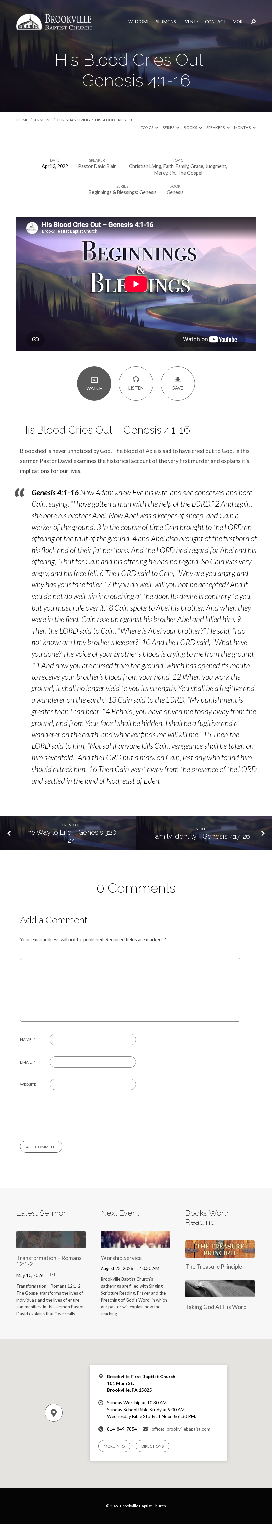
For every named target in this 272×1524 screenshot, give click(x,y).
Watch (94, 388)
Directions (152, 1446)
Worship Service (121, 1257)
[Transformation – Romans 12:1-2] (51, 1244)
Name (27, 1039)
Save (177, 388)
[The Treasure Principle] (220, 1253)
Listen (136, 388)
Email (27, 1062)
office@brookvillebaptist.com (181, 1429)
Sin (172, 173)
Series (169, 127)
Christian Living (73, 120)
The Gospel (189, 173)
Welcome (139, 22)
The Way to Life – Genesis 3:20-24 (71, 836)
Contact (215, 22)
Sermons (166, 22)
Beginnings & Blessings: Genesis (123, 192)
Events (191, 22)
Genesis (175, 192)
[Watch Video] (52, 1274)
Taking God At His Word (216, 1306)
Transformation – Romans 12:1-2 (49, 1261)
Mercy (160, 173)
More (239, 22)
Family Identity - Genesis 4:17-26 (200, 836)
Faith (168, 166)
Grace (196, 166)
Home (22, 120)
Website (28, 1084)
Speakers (215, 127)
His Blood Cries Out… (116, 120)
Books (191, 127)
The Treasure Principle (213, 1266)
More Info (114, 1446)
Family (182, 166)
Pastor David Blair (97, 166)
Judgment (215, 166)
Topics (147, 127)
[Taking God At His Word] (220, 1293)
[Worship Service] (135, 1244)
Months (242, 127)
